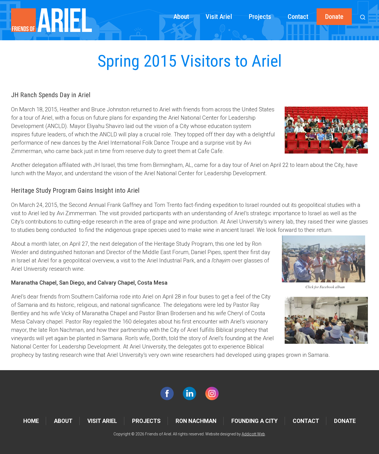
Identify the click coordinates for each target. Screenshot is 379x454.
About (181, 17)
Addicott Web (253, 434)
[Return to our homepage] (51, 20)
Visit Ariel (219, 17)
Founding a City (254, 421)
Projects (260, 17)
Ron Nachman (196, 421)
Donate (334, 17)
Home (31, 421)
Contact (298, 17)
